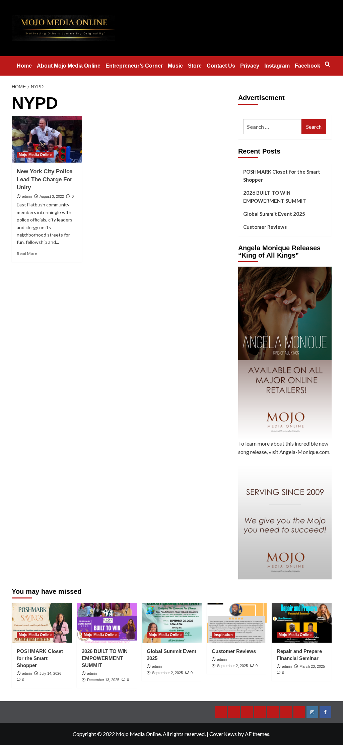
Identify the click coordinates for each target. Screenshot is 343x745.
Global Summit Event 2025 (274, 214)
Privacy (249, 66)
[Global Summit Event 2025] (172, 623)
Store (195, 66)
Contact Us (221, 66)
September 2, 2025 (167, 673)
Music (175, 66)
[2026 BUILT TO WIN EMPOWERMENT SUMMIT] (107, 623)
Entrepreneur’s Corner (134, 66)
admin (27, 196)
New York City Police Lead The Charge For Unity (44, 179)
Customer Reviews (265, 227)
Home (24, 66)
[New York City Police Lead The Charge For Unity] (47, 139)
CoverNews (223, 734)
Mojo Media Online (35, 155)
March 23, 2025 (312, 666)
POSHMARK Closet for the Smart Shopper (281, 176)
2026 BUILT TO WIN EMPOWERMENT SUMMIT (274, 197)
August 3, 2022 (52, 196)
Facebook (307, 66)
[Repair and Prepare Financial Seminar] (302, 623)
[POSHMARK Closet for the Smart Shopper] (42, 623)
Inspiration (223, 635)
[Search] (327, 64)
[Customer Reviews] (237, 623)
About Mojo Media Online (68, 66)
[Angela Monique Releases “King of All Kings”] (285, 353)
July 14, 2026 (50, 673)
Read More (27, 253)
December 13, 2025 (103, 680)
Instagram (277, 66)
